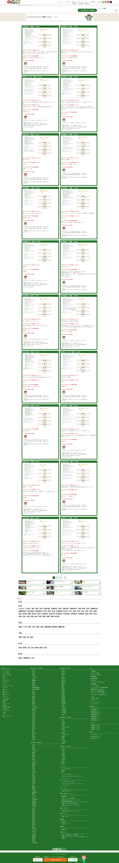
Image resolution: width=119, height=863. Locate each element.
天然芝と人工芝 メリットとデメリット (70, 811)
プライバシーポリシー (96, 701)
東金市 (63, 705)
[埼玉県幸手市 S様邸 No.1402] (30, 146)
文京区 (32, 647)
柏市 (28, 637)
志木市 (82, 611)
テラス (4, 683)
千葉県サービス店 (95, 729)
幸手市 (78, 611)
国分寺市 (34, 804)
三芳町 (33, 739)
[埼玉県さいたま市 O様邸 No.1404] (30, 88)
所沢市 (91, 611)
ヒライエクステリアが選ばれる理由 (99, 687)
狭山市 (95, 613)
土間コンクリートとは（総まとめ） (70, 803)
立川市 (33, 795)
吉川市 (45, 611)
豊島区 (33, 756)
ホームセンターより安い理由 (98, 692)
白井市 (63, 680)
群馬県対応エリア (95, 720)
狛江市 (33, 815)
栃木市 (63, 749)
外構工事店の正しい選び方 (97, 689)
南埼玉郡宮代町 (38, 611)
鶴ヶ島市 (57, 616)
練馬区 (41, 647)
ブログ (92, 696)
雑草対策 (5, 705)
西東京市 (34, 801)
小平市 (33, 797)
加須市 (83, 608)
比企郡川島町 (66, 613)
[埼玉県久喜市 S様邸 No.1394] (30, 363)
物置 (4, 701)
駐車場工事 (5, 700)
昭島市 (33, 794)
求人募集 (93, 680)
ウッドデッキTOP (66, 769)
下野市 (63, 750)
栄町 (63, 687)
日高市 (20, 613)
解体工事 (64, 829)
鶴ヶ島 (33, 719)
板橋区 (33, 752)
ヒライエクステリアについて (98, 682)
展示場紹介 (93, 683)
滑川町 (33, 712)
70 (65, 577)
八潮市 (79, 608)
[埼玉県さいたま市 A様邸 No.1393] (68, 363)
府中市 (33, 812)
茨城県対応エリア (95, 714)
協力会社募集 (94, 678)
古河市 (33, 626)
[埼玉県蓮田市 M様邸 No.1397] (68, 253)
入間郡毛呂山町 (73, 608)
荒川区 (33, 747)
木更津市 (64, 703)
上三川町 (64, 758)
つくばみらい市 (65, 734)
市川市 (63, 696)
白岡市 (20, 616)
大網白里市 (64, 710)
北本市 (87, 608)
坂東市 (37, 626)
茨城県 (20, 626)
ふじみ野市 (27, 608)
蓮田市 (32, 616)
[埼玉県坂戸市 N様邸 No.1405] (68, 38)
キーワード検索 (102, 8)
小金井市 (34, 806)
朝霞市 (29, 613)
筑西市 (63, 738)
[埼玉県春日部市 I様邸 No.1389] (68, 473)
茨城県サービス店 (95, 725)
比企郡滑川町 (74, 613)
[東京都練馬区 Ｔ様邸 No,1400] (30, 199)
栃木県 (20, 658)
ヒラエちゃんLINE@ (96, 674)
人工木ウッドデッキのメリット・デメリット (72, 776)
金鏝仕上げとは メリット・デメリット (71, 805)
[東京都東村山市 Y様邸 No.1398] (30, 253)
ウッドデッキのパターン (67, 774)
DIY (62, 772)
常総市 (42, 626)
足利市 (63, 759)
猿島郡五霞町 (48, 626)
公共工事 (5, 709)
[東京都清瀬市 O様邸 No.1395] (68, 307)
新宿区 (33, 754)
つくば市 (25, 626)
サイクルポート (6, 698)
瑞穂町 (33, 835)
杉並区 (33, 757)
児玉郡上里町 (47, 608)
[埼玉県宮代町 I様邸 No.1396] (30, 307)
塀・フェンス (6, 691)
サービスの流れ (94, 685)
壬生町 (63, 756)
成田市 (63, 689)
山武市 (63, 714)
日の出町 (34, 833)
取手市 (29, 626)
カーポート (5, 696)
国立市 (33, 810)
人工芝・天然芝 (6, 707)
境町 (63, 720)
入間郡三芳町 (65, 608)
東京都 (20, 647)
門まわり (5, 689)
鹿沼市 (63, 763)
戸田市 (86, 611)
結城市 (63, 736)
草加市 (28, 616)
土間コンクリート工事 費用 (68, 798)
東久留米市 (34, 799)
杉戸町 (33, 685)
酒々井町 (64, 712)
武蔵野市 (34, 803)
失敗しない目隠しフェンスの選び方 (70, 834)
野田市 (31, 637)
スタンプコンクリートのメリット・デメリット (72, 783)
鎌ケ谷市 (64, 682)
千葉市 (24, 637)
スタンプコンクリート (8, 685)
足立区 (45, 647)
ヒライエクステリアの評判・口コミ (99, 694)
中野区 (33, 759)
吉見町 (33, 710)
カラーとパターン (66, 785)
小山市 (32, 658)
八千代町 (64, 741)
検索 (116, 10)
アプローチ (5, 687)
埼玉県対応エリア (95, 709)
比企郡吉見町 (45, 613)
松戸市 (63, 674)
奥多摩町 (34, 837)
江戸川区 (34, 750)
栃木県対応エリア (95, 718)
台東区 (33, 766)
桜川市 (63, 739)
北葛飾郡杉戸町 (94, 608)
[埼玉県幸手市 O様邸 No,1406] (30, 38)
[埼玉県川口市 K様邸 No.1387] (68, 529)
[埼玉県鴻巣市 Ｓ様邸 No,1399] (68, 199)
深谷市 (86, 613)
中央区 (33, 770)
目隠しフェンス (6, 692)
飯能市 (48, 616)
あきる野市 (34, 842)
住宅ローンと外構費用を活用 (98, 691)
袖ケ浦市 (64, 709)
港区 (33, 774)
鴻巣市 (52, 616)
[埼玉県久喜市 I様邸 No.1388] (30, 529)
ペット (4, 714)
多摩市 (33, 817)
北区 (29, 647)
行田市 (40, 616)
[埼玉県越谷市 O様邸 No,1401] (68, 146)
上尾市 (36, 608)
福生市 (33, 826)
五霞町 (63, 723)
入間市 (59, 608)
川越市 (74, 611)
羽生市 (24, 616)
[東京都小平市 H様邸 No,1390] (30, 473)
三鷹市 (33, 808)
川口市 (70, 611)
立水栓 (4, 712)
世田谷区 (25, 647)
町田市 (33, 821)
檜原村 (33, 839)
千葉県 (20, 637)
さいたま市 (21, 608)
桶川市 (38, 613)
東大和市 (34, 790)
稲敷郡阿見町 (61, 626)
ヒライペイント (94, 734)
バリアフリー (6, 710)
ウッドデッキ (6, 680)
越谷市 (44, 616)
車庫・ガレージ (6, 694)
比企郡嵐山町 (59, 613)
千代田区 (34, 772)
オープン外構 (6, 671)
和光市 (49, 611)
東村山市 (34, 828)
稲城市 (36, 647)
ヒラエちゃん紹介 (95, 673)
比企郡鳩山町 (81, 613)
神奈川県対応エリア (95, 712)
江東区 (33, 768)
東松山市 (34, 613)
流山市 (63, 673)
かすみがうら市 (65, 727)
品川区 (33, 783)
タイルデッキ (6, 682)
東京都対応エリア (95, 711)
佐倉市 (63, 700)
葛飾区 (33, 786)
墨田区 (33, 765)
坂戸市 (53, 611)
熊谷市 (91, 613)
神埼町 (63, 691)
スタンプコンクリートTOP (68, 781)
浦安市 (63, 683)
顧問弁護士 (93, 676)
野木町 (63, 754)
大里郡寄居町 (59, 611)
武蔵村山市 (34, 792)
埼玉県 (20, 605)
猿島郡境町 (54, 626)
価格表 (63, 770)
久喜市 (41, 608)
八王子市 (34, 830)
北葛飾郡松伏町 (22, 611)
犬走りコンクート (66, 823)
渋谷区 (33, 776)
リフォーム (5, 678)
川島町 (33, 714)
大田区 (33, 779)
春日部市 (25, 613)
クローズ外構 (6, 673)
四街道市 (64, 701)
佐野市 (63, 761)
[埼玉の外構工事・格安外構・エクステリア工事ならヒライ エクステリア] (14, 2)
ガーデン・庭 (6, 703)
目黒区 (33, 777)
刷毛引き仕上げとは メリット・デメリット (72, 800)
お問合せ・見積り (95, 698)
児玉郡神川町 (54, 608)
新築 (4, 676)
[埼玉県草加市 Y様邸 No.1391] (68, 417)
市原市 (63, 707)
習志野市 (64, 698)
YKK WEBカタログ (95, 736)
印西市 (63, 685)
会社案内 (93, 671)
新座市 (95, 611)
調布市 (33, 813)
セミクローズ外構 (7, 674)
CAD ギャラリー (95, 703)
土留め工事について (66, 790)
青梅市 (33, 822)
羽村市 (33, 824)
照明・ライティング (7, 716)
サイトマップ (94, 700)
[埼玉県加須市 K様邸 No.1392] (30, 417)
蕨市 (36, 616)
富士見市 (65, 611)
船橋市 (63, 694)
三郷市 (32, 608)
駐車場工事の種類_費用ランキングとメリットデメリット (75, 801)
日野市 (33, 831)
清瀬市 (33, 788)
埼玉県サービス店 (95, 727)
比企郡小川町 (52, 613)
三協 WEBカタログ (95, 738)
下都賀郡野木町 (26, 658)
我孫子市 (64, 678)
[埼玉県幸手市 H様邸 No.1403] (68, 88)
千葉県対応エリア (95, 716)
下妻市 (63, 743)
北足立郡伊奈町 (30, 611)
